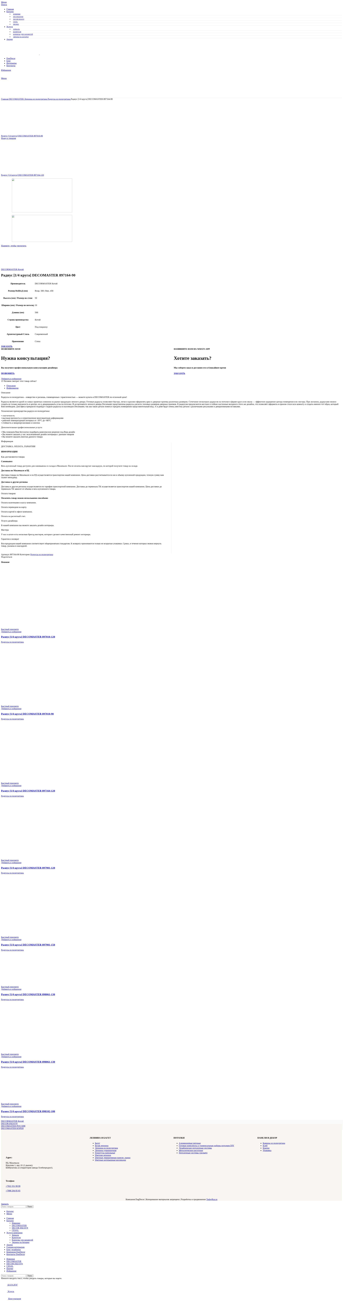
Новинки (16, 14)
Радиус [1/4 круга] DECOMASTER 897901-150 (28, 944)
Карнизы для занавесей (23, 34)
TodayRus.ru (211, 1199)
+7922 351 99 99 (13, 1186)
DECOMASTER (18, 17)
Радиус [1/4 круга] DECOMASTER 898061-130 (28, 994)
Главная (5, 99)
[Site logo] (20, 54)
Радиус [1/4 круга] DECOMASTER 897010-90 (22, 136)
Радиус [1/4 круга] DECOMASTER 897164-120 (22, 175)
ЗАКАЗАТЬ (6, 346)
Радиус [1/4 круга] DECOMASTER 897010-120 (28, 636)
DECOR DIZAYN (18, 19)
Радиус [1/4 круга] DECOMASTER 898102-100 (28, 1111)
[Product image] (31, 627)
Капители (17, 32)
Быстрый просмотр (10, 629)
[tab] (174, 386)
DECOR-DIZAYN (9, 1123)
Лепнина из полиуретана (36, 99)
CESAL (15, 22)
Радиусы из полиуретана (59, 99)
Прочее (16, 24)
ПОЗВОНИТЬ (8, 373)
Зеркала (16, 29)
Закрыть (5, 1204)
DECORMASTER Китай (12, 269)
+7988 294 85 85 (13, 1191)
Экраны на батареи (21, 37)
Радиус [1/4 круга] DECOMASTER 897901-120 (28, 867)
